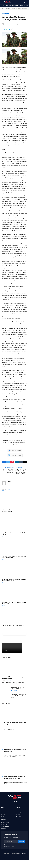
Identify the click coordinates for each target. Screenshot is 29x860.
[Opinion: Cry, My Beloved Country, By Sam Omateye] (14, 39)
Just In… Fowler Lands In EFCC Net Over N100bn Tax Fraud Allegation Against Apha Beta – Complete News (21, 472)
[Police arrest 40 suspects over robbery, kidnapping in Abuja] (14, 500)
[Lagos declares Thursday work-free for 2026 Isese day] (14, 523)
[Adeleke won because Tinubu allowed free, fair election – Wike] (14, 593)
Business (8, 5)
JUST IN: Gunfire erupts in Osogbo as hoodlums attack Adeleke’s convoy (14, 580)
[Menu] (27, 2)
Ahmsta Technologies (21, 853)
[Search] (24, 2)
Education (15, 5)
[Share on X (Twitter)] (5, 29)
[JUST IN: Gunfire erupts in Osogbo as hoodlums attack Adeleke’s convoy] (14, 569)
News (2, 5)
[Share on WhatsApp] (7, 29)
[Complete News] (6, 2)
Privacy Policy (6, 846)
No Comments (21, 24)
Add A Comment (14, 633)
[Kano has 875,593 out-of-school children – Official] (14, 616)
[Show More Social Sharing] (12, 29)
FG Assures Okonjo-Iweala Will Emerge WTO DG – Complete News (7, 471)
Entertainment (24, 5)
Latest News (5, 13)
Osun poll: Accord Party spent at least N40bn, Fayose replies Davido (18, 696)
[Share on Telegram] (9, 29)
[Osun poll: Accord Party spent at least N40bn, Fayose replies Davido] (14, 546)
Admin (7, 24)
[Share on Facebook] (3, 29)
